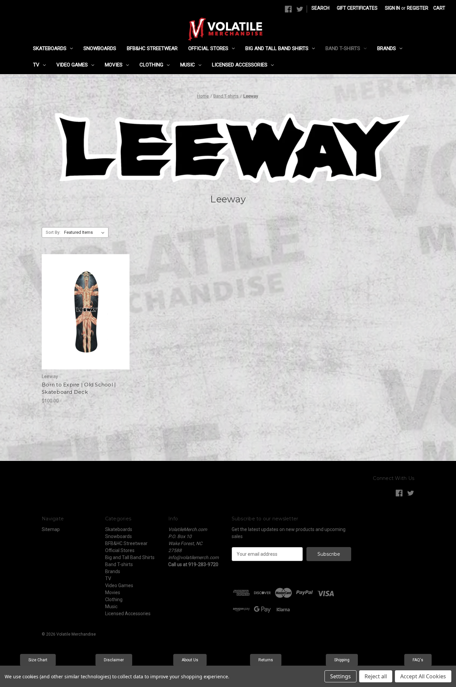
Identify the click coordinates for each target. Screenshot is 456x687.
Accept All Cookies (423, 676)
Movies (114, 65)
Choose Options (85, 323)
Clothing (151, 65)
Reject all (376, 676)
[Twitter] (299, 9)
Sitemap (51, 529)
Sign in (392, 8)
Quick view (80, 300)
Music (187, 65)
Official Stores (208, 48)
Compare (83, 312)
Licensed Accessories (239, 65)
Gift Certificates (357, 8)
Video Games (72, 65)
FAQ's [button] (418, 660)
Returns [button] (265, 660)
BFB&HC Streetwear (152, 48)
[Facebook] (288, 9)
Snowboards (99, 48)
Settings (340, 676)
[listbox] (85, 232)
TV (36, 65)
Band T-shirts (342, 48)
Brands (386, 48)
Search (320, 8)
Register (417, 8)
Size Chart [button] (37, 660)
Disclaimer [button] (114, 660)
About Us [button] (190, 660)
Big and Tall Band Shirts (276, 48)
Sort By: (53, 232)
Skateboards (49, 48)
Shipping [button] (342, 660)
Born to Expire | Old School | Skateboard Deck (79, 388)
